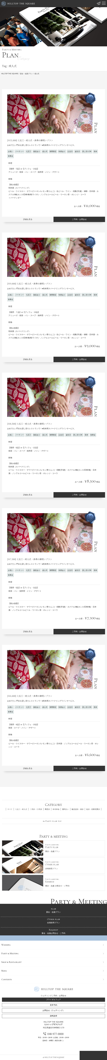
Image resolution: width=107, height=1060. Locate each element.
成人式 (44, 151)
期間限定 (53, 151)
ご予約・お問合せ (79, 219)
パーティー (19, 151)
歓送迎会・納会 (78, 809)
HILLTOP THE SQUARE (9, 74)
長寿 (95, 151)
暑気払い (65, 809)
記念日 (70, 151)
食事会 (10, 156)
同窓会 (47, 809)
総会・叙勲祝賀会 (93, 809)
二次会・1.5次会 (36, 809)
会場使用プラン (53, 921)
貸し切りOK (86, 151)
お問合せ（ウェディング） (53, 1010)
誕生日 (77, 151)
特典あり (62, 151)
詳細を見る (27, 219)
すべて (9, 809)
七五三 (28, 151)
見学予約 (53, 1005)
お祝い (10, 151)
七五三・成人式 (21, 809)
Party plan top (53, 821)
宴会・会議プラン (26, 74)
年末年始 (56, 809)
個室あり (36, 151)
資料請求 (53, 1016)
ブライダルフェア (53, 999)
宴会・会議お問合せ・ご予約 (53, 931)
